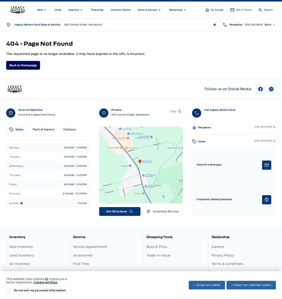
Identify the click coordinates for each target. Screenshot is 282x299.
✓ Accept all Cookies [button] (206, 285)
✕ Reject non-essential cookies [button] (251, 285)
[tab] (16, 129)
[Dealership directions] (141, 165)
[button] (215, 10)
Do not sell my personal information (40, 290)
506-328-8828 (254, 24)
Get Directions (119, 212)
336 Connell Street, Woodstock (83, 24)
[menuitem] (42, 10)
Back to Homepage (23, 65)
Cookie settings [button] (46, 282)
